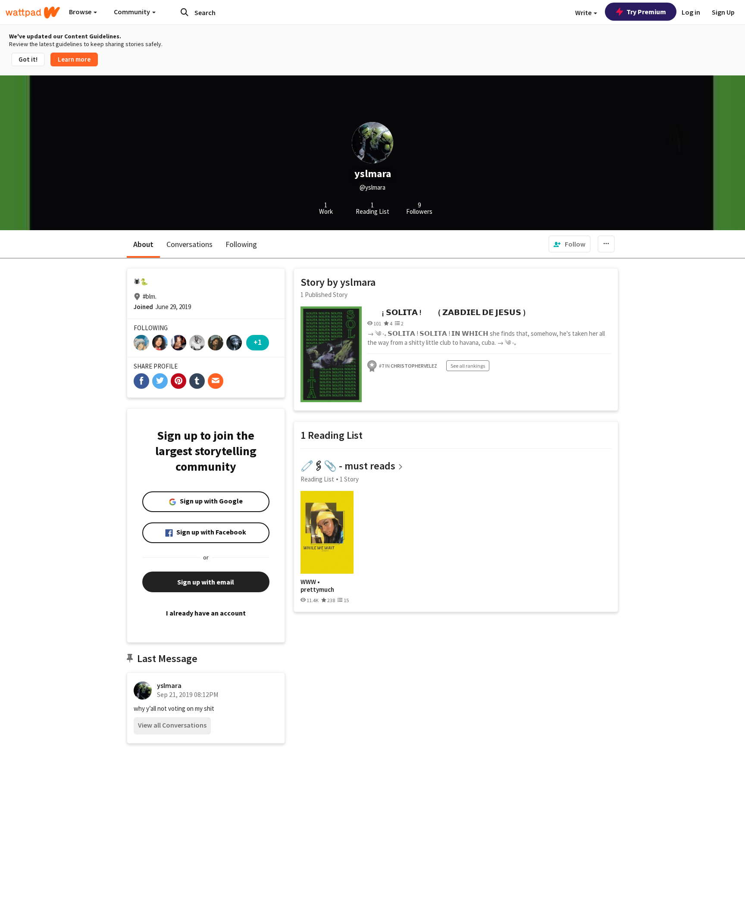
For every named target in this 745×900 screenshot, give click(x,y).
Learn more (74, 59)
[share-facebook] (141, 381)
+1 (258, 342)
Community (132, 11)
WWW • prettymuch (317, 585)
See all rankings (468, 365)
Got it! (28, 59)
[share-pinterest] (178, 381)
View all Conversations (172, 725)
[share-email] (215, 381)
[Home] (33, 12)
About (143, 244)
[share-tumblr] (197, 381)
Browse (81, 11)
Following (241, 244)
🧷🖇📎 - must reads (348, 465)
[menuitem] (569, 244)
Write (584, 12)
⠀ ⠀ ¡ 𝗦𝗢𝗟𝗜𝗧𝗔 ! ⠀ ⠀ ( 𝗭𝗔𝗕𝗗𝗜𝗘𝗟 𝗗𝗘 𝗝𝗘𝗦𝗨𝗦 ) (446, 312)
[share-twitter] (160, 381)
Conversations (189, 244)
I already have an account (206, 613)
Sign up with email (205, 582)
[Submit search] (184, 12)
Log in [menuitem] (691, 12)
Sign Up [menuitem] (723, 12)
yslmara (169, 685)
